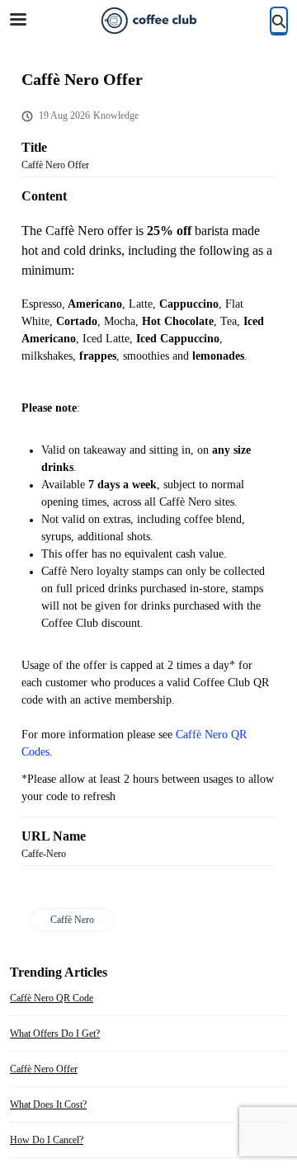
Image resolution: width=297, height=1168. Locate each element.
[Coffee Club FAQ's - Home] (148, 20)
